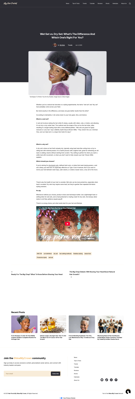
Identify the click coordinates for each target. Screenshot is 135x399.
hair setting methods (65, 253)
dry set (56, 253)
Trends (70, 45)
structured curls (53, 165)
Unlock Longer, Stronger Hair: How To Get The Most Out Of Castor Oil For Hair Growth (53, 337)
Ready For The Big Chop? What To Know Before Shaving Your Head (36, 274)
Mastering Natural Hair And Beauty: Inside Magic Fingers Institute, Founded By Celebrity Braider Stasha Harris (110, 337)
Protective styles (42, 257)
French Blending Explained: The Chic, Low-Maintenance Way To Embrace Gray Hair (81, 337)
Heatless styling (78, 253)
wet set (51, 257)
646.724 (39, 253)
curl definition (48, 253)
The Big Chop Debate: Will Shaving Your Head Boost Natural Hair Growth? (92, 273)
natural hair (87, 253)
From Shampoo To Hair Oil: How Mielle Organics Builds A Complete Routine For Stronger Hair (23, 337)
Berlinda (62, 45)
